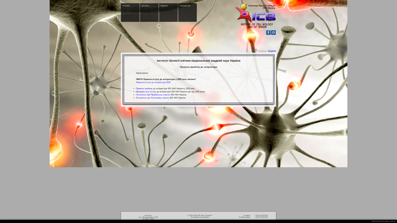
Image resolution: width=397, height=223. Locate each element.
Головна (126, 6)
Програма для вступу (146, 91)
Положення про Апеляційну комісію (152, 98)
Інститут (145, 6)
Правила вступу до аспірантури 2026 (153, 82)
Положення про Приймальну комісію (153, 95)
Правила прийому (144, 88)
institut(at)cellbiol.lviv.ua (383, 221)
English (272, 51)
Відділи (164, 6)
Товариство (185, 6)
